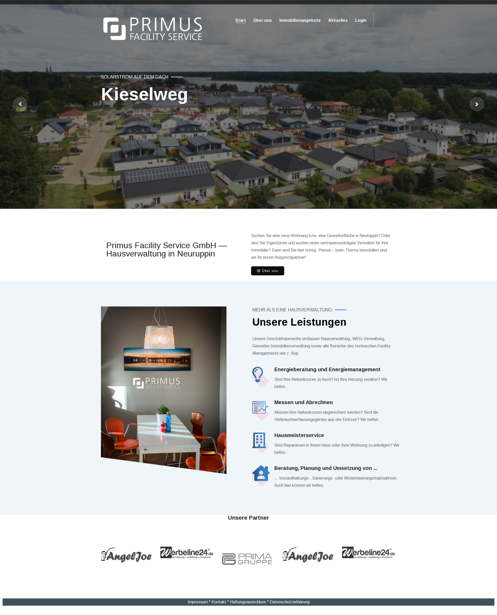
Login (361, 20)
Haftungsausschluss (248, 602)
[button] (267, 270)
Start (240, 20)
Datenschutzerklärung (290, 602)
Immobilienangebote (300, 20)
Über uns (262, 20)
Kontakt (218, 602)
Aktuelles (338, 20)
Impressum (198, 602)
